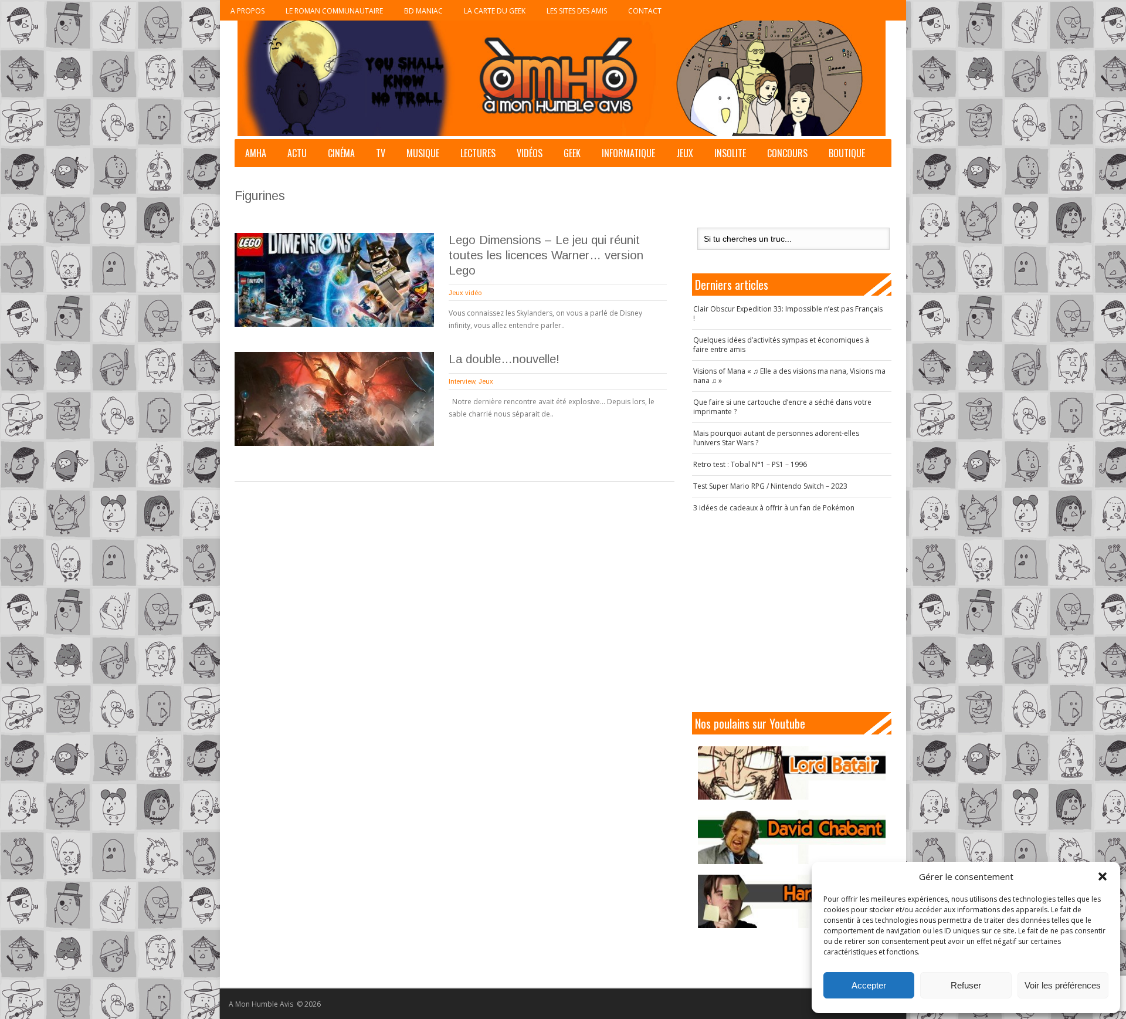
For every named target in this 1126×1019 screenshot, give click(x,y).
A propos (247, 11)
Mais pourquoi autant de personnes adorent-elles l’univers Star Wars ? (776, 438)
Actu (297, 153)
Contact (645, 11)
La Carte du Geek (494, 11)
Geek (572, 153)
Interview (462, 381)
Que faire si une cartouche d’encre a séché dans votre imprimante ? (782, 407)
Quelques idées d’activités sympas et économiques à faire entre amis (781, 344)
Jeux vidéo (465, 292)
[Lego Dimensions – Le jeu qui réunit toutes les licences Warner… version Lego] (334, 280)
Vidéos (529, 153)
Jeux (684, 153)
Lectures (478, 153)
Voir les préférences (1063, 985)
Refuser (966, 985)
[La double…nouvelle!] (334, 399)
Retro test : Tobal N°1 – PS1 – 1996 (750, 464)
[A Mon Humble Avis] (562, 78)
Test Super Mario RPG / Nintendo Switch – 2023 (770, 486)
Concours (787, 153)
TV (380, 153)
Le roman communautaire (334, 11)
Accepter (869, 985)
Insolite (730, 153)
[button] (1102, 876)
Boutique (847, 153)
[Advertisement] (792, 612)
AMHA (255, 153)
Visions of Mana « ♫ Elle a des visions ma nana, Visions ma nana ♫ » (789, 375)
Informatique (628, 153)
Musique (422, 153)
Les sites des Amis (577, 11)
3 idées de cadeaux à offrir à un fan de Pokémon (773, 508)
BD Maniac (423, 11)
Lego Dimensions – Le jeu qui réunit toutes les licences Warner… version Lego (546, 255)
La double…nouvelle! (504, 359)
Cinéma (341, 153)
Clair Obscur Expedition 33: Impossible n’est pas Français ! (788, 313)
